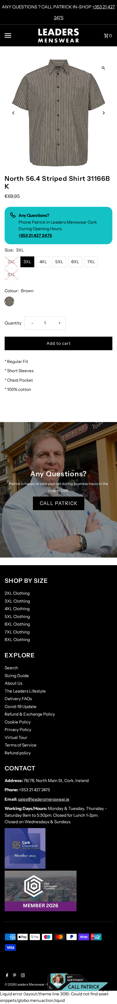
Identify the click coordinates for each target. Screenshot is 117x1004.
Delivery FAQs (18, 698)
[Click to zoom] (103, 68)
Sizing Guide (17, 675)
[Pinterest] (14, 975)
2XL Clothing (17, 593)
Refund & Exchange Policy (30, 714)
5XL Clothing (17, 616)
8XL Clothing (17, 639)
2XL (11, 261)
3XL (27, 261)
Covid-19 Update (20, 706)
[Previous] (13, 113)
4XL (43, 261)
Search (11, 667)
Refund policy (18, 752)
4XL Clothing (17, 608)
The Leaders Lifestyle (25, 691)
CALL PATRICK (59, 503)
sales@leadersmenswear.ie (43, 799)
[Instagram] (22, 975)
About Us (13, 683)
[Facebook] (6, 975)
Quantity (13, 323)
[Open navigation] (19, 35)
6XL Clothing (17, 624)
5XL (59, 261)
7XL (91, 261)
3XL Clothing (17, 601)
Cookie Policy (18, 722)
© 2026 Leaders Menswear (25, 984)
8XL (12, 274)
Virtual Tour (16, 737)
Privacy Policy (18, 729)
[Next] (103, 113)
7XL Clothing (17, 632)
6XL (75, 261)
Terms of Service (20, 745)
